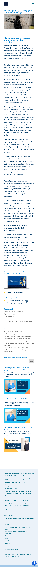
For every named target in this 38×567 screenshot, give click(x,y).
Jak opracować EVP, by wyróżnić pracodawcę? (17, 338)
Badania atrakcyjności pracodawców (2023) (17, 505)
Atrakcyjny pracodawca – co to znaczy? (15, 503)
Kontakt (7, 524)
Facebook (7, 543)
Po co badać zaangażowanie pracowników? (16, 500)
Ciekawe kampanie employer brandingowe (16, 347)
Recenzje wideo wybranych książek (14, 552)
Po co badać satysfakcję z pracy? (14, 498)
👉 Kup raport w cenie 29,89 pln (13, 292)
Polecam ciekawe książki (12, 549)
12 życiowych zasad (9, 316)
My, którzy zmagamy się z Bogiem (13, 311)
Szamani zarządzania (10, 319)
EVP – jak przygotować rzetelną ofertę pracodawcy (18, 341)
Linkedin (7, 541)
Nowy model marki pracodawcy (13, 331)
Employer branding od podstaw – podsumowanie (18, 334)
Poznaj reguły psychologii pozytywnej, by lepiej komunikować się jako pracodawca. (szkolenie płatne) (16, 302)
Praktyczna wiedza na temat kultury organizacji (17, 336)
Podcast (7, 536)
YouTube (7, 538)
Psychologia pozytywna (10, 314)
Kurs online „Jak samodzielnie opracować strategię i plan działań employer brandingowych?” (19, 374)
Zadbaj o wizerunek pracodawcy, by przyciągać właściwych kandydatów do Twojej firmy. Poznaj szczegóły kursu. (17, 433)
